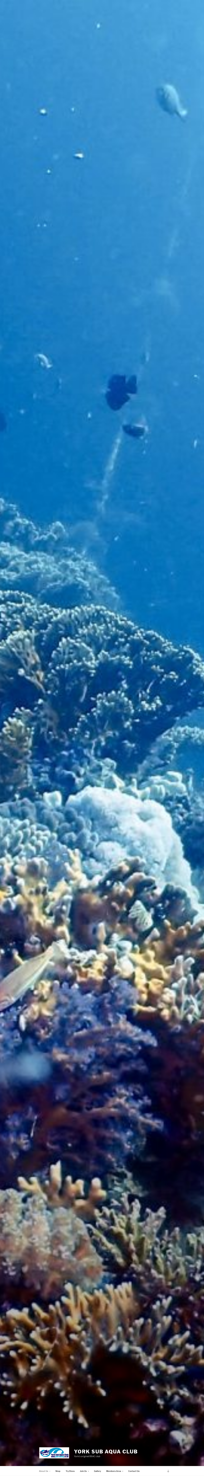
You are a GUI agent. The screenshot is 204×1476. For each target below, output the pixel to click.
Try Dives (70, 1471)
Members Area (113, 1471)
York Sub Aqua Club (106, 1452)
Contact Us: (134, 1471)
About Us (43, 1471)
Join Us (83, 1471)
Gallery (97, 1471)
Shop (57, 1471)
